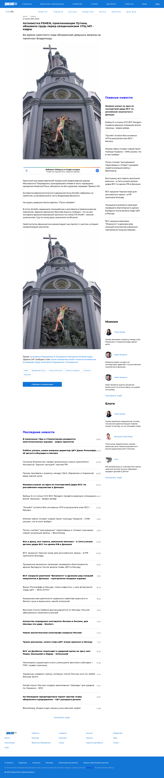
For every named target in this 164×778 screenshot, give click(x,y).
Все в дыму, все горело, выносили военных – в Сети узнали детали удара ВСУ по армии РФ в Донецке (123, 181)
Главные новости (119, 97)
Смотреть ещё (62, 717)
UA (7, 12)
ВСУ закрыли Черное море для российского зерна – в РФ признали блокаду (121, 195)
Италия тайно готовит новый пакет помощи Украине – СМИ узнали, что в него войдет (123, 152)
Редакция (23, 763)
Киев (26, 370)
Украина (33, 16)
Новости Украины (73, 370)
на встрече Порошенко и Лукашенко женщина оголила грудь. (61, 357)
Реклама (49, 763)
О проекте (9, 763)
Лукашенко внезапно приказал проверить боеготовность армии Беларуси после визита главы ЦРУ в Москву (122, 209)
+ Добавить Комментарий (42, 384)
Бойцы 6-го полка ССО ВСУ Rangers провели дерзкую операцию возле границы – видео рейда (123, 125)
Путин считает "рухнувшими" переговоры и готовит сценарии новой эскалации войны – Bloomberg (121, 166)
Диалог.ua (90, 768)
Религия (87, 370)
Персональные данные (68, 763)
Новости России (55, 370)
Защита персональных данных (96, 763)
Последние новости (39, 432)
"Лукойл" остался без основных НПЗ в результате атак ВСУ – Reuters (121, 138)
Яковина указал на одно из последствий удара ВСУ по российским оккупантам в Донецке (119, 110)
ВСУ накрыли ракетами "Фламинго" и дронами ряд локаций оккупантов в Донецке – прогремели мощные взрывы (122, 225)
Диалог (25, 16)
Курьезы (27, 374)
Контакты (36, 763)
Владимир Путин (38, 370)
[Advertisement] (62, 406)
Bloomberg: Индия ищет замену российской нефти (52, 708)
